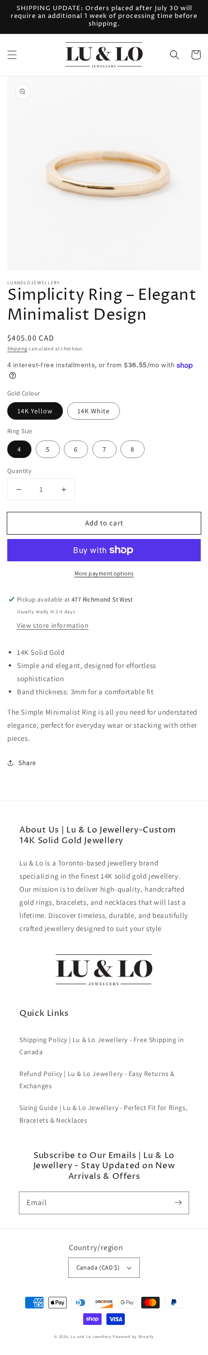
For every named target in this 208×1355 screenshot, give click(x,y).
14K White (93, 411)
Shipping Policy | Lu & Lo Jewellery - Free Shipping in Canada (101, 1045)
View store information (53, 625)
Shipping (17, 348)
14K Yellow (35, 411)
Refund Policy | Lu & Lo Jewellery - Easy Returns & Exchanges (97, 1079)
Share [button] (27, 762)
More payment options (104, 573)
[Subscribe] (178, 1202)
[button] (12, 54)
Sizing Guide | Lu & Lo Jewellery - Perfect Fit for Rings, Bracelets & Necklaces (103, 1113)
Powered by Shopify (133, 1336)
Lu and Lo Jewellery (91, 1336)
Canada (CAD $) (98, 1267)
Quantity (19, 471)
